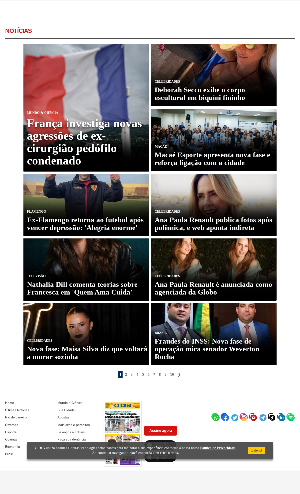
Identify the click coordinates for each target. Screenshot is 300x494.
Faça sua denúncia (71, 439)
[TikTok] (271, 416)
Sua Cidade (66, 410)
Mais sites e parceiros (73, 425)
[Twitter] (233, 416)
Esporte (11, 432)
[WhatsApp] (214, 416)
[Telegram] (261, 416)
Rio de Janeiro (16, 417)
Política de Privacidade (217, 448)
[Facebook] (224, 416)
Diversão (11, 425)
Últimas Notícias (17, 410)
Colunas (11, 439)
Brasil (9, 454)
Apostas (63, 417)
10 (172, 374)
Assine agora (160, 431)
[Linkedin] (280, 416)
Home (9, 403)
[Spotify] (289, 416)
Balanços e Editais (71, 432)
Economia (12, 446)
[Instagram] (243, 416)
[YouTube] (252, 416)
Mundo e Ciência (69, 403)
